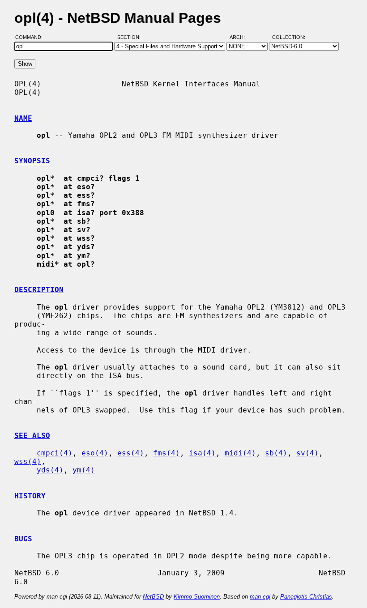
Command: (31, 37)
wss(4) (27, 461)
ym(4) (84, 470)
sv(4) (307, 453)
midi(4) (240, 453)
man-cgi (260, 596)
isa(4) (202, 453)
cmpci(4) (55, 453)
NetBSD (153, 596)
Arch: (241, 37)
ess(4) (130, 453)
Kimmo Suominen (197, 596)
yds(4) (50, 470)
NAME (23, 118)
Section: (131, 37)
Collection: (288, 37)
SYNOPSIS (32, 161)
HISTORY (30, 496)
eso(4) (94, 453)
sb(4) (276, 453)
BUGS (23, 539)
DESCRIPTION (39, 289)
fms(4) (166, 453)
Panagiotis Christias (306, 596)
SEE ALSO (32, 435)
